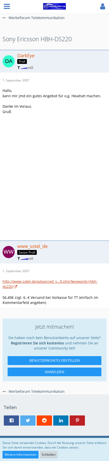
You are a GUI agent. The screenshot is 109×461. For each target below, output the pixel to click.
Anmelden (54, 371)
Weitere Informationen (21, 454)
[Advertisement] (54, 177)
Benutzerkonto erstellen (54, 360)
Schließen (49, 454)
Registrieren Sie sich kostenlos (37, 343)
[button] (7, 6)
